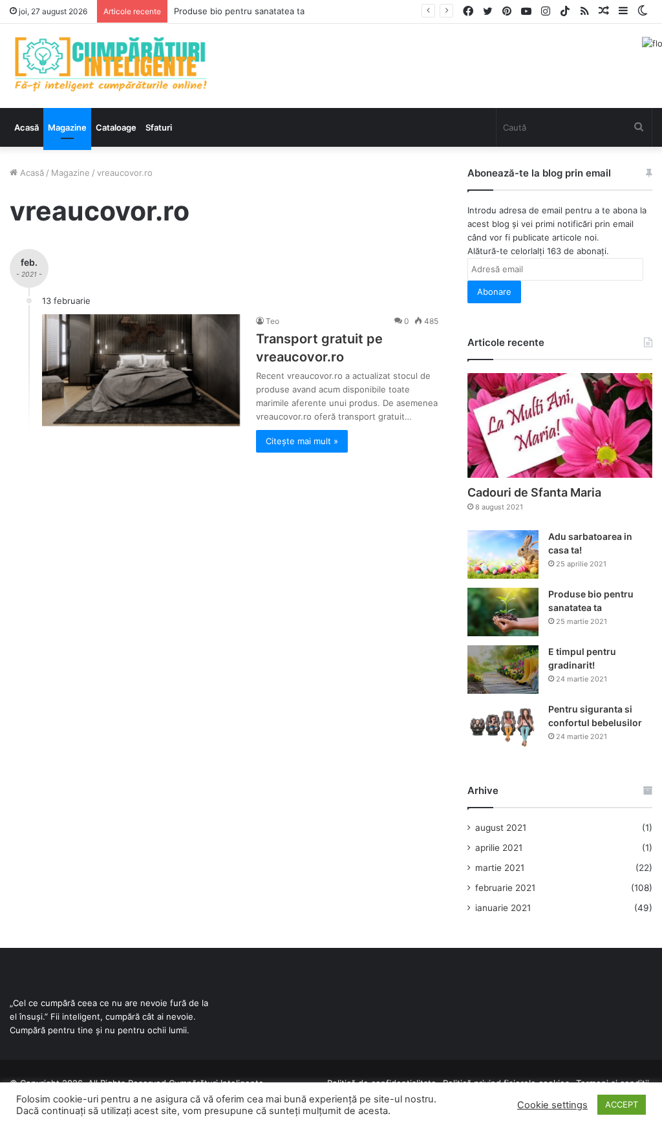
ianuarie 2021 (503, 908)
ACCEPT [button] (621, 1104)
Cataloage (116, 127)
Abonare (494, 291)
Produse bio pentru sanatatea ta (239, 11)
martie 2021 (499, 868)
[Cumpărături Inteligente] (110, 64)
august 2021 (500, 827)
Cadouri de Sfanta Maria (534, 492)
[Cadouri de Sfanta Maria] (559, 425)
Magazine (67, 127)
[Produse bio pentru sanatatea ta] (503, 612)
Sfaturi (158, 127)
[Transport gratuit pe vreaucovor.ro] (141, 370)
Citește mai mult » (302, 441)
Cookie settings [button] (552, 1105)
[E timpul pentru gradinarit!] (503, 669)
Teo (272, 321)
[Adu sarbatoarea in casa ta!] (503, 554)
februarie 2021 (505, 888)
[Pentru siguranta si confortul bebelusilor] (503, 727)
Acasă (26, 127)
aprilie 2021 (498, 848)
